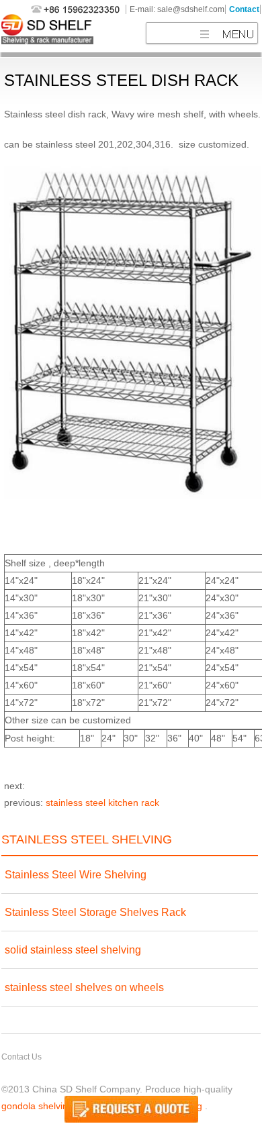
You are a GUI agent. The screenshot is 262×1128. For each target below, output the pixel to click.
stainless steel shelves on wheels (84, 987)
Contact (244, 9)
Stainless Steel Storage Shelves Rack (95, 912)
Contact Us (21, 1057)
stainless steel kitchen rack (102, 802)
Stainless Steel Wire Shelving (75, 874)
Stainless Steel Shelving (86, 839)
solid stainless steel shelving (73, 950)
